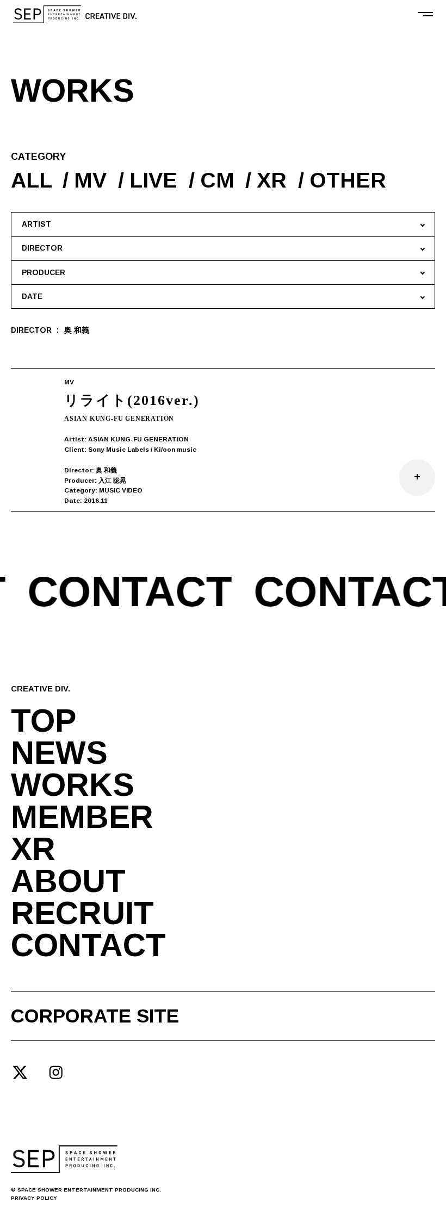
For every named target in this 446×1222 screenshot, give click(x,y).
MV (90, 180)
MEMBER (82, 817)
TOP (43, 721)
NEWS (59, 753)
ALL (31, 180)
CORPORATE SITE (95, 1015)
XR (272, 180)
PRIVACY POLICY (34, 1198)
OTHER (347, 180)
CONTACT (88, 946)
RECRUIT (82, 913)
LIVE (153, 180)
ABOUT (68, 881)
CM (217, 180)
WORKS (72, 785)
